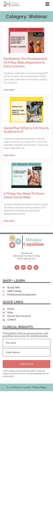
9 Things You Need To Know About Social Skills (24, 195)
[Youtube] (29, 267)
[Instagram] (23, 267)
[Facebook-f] (17, 267)
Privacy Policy (39, 387)
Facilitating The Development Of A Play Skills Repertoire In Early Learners (25, 62)
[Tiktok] (36, 267)
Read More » (9, 90)
